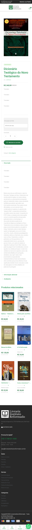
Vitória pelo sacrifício (23, 314)
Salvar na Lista (9, 147)
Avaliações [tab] (7, 279)
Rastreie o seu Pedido (25, 1)
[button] (26, 21)
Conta (12, 528)
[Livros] (4, 527)
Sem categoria (12, 153)
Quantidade (6, 132)
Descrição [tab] (7, 163)
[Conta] (12, 527)
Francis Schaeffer (21, 387)
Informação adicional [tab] (10, 275)
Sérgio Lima (20, 352)
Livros (4, 528)
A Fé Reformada (22, 347)
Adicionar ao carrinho (14, 142)
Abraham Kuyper (5, 387)
